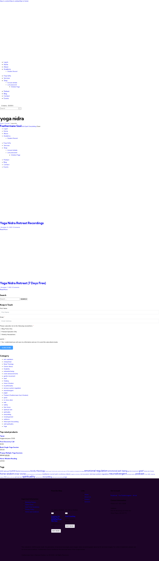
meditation (46, 474)
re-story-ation (8, 400)
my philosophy (8, 386)
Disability (7, 369)
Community (55, 471)
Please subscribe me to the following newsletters (16, 326)
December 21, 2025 (6, 227)
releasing (152, 474)
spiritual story (39, 477)
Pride (146, 474)
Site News (7, 407)
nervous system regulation (12, 388)
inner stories (20, 474)
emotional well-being (117, 471)
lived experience (30, 474)
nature (68, 474)
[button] (0, 103)
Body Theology (9, 364)
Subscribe (6, 348)
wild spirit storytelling (57, 477)
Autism (18, 471)
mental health (54, 474)
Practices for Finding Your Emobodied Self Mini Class (56, 518)
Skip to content (5, 1)
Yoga (5, 426)
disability (72, 471)
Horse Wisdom (9, 383)
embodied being (9, 371)
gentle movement (9, 376)
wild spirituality (8, 424)
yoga (65, 477)
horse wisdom (7, 473)
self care (12, 477)
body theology (37, 471)
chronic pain (48, 471)
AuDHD (12, 471)
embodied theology (79, 471)
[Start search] (20, 108)
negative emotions (75, 474)
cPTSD (67, 471)
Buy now (56, 531)
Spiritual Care (8, 410)
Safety (6, 405)
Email (2, 317)
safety (8, 477)
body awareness (25, 471)
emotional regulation (96, 470)
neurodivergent (8, 391)
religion (2, 477)
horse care (147, 471)
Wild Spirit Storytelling (11, 422)
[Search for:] (10, 299)
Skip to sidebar (15, 1)
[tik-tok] (0, 172)
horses (152, 471)
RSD (5, 477)
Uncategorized (8, 417)
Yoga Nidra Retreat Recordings (22, 223)
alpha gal (6, 471)
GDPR (2, 339)
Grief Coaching (70, 516)
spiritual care (18, 477)
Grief (5, 379)
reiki (5, 402)
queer (5, 398)
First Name (3, 308)
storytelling (7, 414)
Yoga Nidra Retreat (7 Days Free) (23, 283)
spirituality (7, 412)
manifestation (38, 474)
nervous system (84, 474)
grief (141, 471)
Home (1, 123)
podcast (139, 473)
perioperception (131, 474)
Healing (6, 381)
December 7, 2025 (6, 287)
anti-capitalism (8, 359)
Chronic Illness (8, 367)
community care (62, 471)
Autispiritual (7, 362)
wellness (7, 419)
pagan (6, 393)
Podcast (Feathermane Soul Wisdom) (16, 395)
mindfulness (62, 474)
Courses (7, 123)
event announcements (11, 374)
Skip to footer (24, 1)
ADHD (1, 471)
